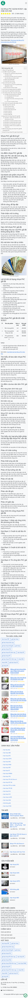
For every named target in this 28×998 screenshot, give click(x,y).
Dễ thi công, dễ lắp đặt (9, 79)
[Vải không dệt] (5, 891)
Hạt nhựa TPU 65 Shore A (10, 779)
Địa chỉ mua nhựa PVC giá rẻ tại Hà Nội (13, 132)
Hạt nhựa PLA (7, 791)
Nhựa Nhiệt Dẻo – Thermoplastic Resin (16, 815)
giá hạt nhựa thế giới (7, 646)
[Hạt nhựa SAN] (5, 875)
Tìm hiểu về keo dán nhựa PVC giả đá (12, 92)
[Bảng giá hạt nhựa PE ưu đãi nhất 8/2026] (5, 686)
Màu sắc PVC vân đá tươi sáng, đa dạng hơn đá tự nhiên (13, 74)
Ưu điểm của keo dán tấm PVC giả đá (13, 94)
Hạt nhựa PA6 (7, 761)
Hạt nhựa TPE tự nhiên (9, 785)
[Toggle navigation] (26, 3)
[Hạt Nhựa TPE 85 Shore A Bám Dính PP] (5, 836)
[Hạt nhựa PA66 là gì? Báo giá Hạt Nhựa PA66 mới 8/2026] (5, 738)
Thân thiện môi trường (10, 81)
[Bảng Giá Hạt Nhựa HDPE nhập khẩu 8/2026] (5, 723)
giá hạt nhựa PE (13, 662)
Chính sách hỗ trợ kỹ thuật (8, 938)
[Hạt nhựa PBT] (5, 899)
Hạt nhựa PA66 (7, 764)
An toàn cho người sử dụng (12, 101)
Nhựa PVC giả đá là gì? (8, 70)
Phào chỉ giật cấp (8, 114)
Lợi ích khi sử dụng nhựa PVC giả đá (12, 89)
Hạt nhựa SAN (7, 800)
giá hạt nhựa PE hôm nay (8, 652)
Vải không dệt (7, 803)
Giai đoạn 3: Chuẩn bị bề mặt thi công (13, 122)
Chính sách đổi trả (6, 932)
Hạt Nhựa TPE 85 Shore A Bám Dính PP (18, 835)
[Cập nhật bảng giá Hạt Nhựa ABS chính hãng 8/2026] (5, 730)
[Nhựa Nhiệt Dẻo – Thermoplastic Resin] (5, 816)
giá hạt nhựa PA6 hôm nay (9, 963)
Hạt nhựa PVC (7, 794)
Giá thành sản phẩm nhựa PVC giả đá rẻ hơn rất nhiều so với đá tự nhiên (13, 77)
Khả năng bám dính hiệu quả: (13, 95)
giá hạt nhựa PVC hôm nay (9, 659)
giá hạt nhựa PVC (6, 649)
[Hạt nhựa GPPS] (5, 883)
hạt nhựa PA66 (22, 963)
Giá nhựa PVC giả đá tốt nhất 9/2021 (11, 91)
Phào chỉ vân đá (8, 111)
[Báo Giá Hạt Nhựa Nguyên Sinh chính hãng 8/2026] (5, 707)
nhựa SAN (4, 662)
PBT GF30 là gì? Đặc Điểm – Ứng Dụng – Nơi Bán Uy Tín (18, 825)
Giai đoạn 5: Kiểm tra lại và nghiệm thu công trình (13, 126)
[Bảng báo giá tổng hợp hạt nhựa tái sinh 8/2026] (5, 700)
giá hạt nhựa (14, 639)
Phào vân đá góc (8, 112)
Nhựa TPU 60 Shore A (17, 844)
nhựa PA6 (20, 659)
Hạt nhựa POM (7, 806)
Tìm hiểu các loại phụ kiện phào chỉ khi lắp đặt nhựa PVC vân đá (12, 103)
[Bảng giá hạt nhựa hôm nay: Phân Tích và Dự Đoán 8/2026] (5, 671)
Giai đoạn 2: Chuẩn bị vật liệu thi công (13, 120)
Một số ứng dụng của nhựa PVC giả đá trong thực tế (12, 129)
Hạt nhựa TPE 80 (7, 788)
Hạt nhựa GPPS (7, 758)
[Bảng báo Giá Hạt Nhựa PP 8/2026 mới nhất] (5, 679)
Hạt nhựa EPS (7, 756)
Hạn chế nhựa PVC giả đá (9, 83)
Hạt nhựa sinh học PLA (17, 852)
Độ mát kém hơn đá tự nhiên (11, 87)
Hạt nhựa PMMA (7, 773)
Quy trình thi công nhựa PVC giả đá (11, 116)
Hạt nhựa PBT (5, 639)
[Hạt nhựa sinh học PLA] (5, 854)
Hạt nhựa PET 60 (7, 782)
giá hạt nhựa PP (6, 656)
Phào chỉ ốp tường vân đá (10, 109)
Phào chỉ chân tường (9, 106)
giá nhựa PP (5, 665)
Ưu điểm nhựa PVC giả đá (9, 71)
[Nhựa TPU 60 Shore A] (5, 845)
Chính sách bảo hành (6, 935)
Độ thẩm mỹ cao (10, 97)
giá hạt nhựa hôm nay (8, 642)
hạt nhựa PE (21, 652)
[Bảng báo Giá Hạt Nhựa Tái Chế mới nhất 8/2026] (5, 716)
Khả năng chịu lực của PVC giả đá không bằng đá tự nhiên (13, 85)
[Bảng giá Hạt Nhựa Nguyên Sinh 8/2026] (5, 693)
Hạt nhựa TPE (7, 776)
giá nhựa (17, 646)
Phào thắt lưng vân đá (9, 108)
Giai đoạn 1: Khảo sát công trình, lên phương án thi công (12, 118)
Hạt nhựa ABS (7, 753)
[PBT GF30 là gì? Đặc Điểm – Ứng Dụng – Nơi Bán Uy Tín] (5, 825)
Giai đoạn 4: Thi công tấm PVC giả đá (12, 124)
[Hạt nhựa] (3, 3)
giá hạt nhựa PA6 (6, 960)
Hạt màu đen (6, 750)
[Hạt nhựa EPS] (5, 866)
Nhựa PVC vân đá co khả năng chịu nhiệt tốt (15, 99)
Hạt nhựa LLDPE (7, 797)
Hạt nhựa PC (6, 770)
